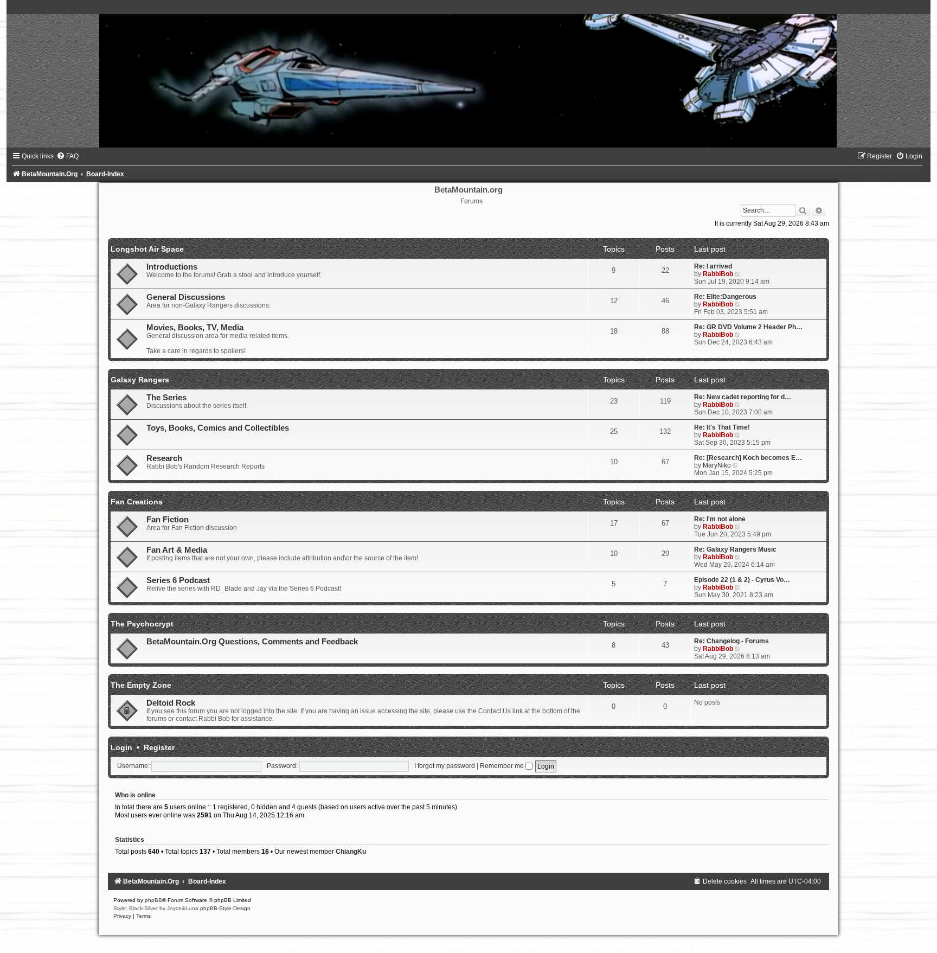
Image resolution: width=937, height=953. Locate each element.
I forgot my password (444, 766)
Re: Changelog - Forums (731, 641)
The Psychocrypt (142, 623)
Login (121, 747)
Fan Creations (137, 501)
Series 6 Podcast (178, 580)
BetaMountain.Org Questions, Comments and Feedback (252, 641)
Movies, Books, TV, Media (194, 327)
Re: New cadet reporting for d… (742, 397)
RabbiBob (718, 274)
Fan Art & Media (176, 550)
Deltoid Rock (170, 703)
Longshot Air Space (147, 249)
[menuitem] (67, 156)
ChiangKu (351, 851)
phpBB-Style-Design (225, 908)
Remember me (502, 766)
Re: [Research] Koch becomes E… (748, 458)
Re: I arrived (713, 266)
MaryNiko (717, 465)
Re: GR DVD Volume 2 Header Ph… (748, 327)
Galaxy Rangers (140, 379)
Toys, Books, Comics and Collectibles (217, 428)
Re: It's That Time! (722, 427)
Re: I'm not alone (720, 519)
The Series (166, 397)
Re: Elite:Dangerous (725, 296)
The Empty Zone (141, 685)
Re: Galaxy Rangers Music (735, 549)
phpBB (153, 900)
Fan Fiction (167, 519)
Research (164, 458)
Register (159, 747)
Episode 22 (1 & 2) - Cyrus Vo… (742, 580)
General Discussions (185, 297)
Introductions (171, 267)
